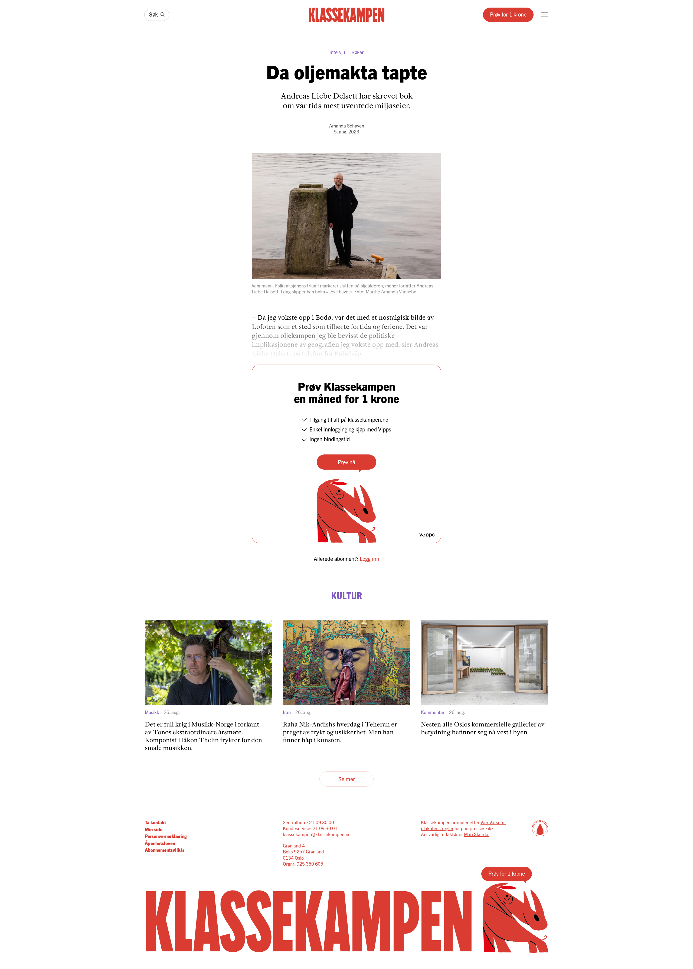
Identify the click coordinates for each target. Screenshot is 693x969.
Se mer (346, 778)
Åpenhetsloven (160, 843)
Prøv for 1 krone (508, 14)
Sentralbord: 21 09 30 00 (308, 822)
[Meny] (544, 15)
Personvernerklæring (166, 836)
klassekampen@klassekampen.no (317, 834)
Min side (153, 829)
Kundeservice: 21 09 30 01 (310, 828)
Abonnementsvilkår (164, 850)
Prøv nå (346, 462)
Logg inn (369, 558)
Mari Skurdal (476, 834)
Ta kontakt (155, 822)
